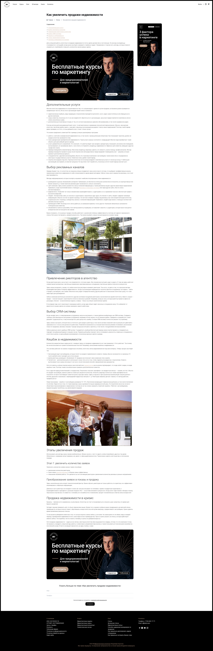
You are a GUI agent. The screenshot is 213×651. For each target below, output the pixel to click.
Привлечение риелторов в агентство (59, 32)
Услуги (15, 4)
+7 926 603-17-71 (149, 621)
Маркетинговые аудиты (84, 621)
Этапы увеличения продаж (56, 37)
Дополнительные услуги (55, 28)
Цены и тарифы (51, 625)
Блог (27, 4)
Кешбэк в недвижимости (56, 35)
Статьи (58, 20)
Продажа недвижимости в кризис (58, 39)
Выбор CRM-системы (54, 33)
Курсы (22, 4)
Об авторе (35, 4)
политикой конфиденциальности (99, 600)
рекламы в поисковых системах (89, 188)
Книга (43, 4)
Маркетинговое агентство (102, 644)
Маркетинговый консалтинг (86, 625)
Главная (50, 20)
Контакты (50, 4)
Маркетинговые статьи (115, 625)
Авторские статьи (113, 623)
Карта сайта (50, 635)
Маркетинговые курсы (84, 623)
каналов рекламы (61, 472)
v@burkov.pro (146, 623)
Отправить (90, 604)
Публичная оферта (52, 629)
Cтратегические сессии (84, 627)
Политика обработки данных (55, 633)
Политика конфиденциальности (56, 631)
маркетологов (89, 365)
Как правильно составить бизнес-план (120, 635)
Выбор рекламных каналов (56, 30)
